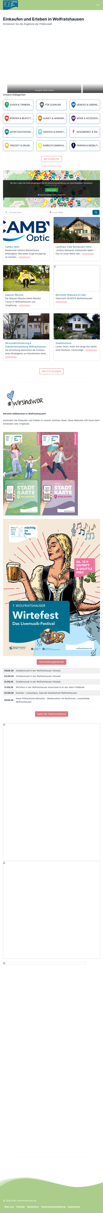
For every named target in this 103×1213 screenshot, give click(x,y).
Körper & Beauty (21, 118)
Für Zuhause (53, 104)
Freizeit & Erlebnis (22, 145)
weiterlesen (24, 257)
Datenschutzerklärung (53, 1207)
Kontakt (20, 1207)
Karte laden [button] (51, 190)
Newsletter (33, 1207)
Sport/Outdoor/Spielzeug (27, 132)
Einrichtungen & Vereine (59, 145)
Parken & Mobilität (89, 145)
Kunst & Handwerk (55, 118)
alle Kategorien (51, 158)
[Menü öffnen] (97, 5)
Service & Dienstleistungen (61, 132)
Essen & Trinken (20, 104)
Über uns (9, 1207)
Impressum (74, 1207)
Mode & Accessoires (90, 118)
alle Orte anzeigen (51, 371)
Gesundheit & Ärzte (89, 132)
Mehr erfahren (51, 185)
